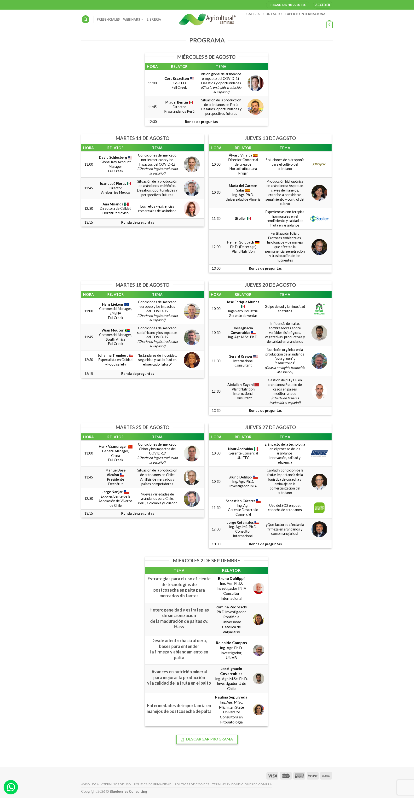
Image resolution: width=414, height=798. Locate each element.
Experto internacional (306, 14)
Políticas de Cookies (192, 784)
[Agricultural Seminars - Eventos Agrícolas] (207, 19)
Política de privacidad (153, 784)
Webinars (131, 19)
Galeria (253, 14)
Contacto (272, 14)
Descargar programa (209, 739)
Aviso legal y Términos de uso (106, 784)
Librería (154, 19)
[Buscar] (85, 19)
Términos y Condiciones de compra (242, 784)
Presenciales (108, 19)
